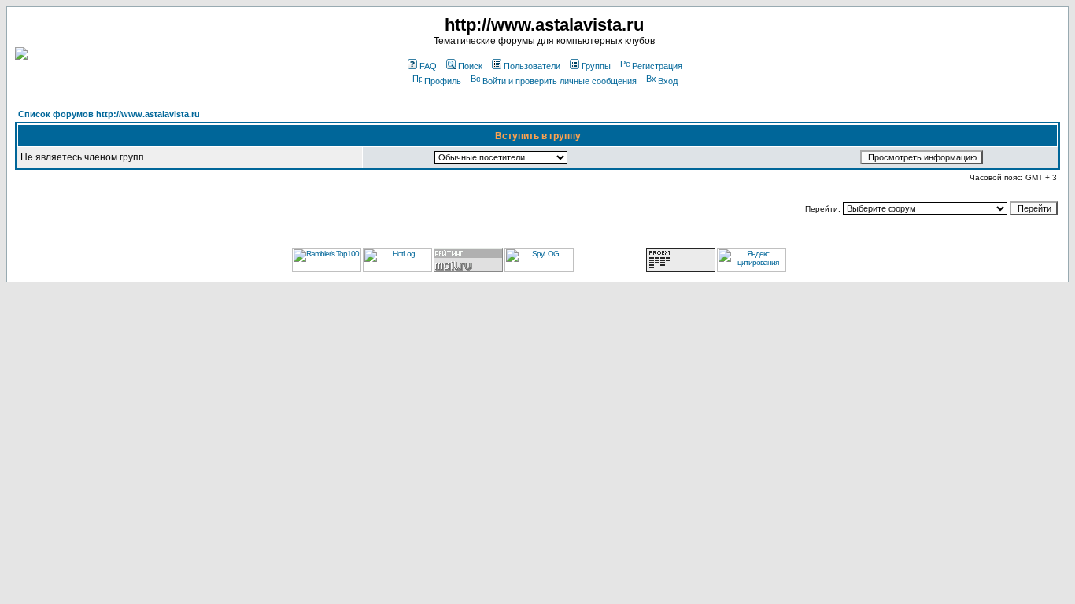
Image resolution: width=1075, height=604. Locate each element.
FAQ (428, 66)
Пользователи (532, 66)
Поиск (470, 66)
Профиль (442, 81)
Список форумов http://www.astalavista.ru (109, 114)
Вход (668, 81)
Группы (596, 66)
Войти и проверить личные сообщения (559, 81)
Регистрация (657, 66)
